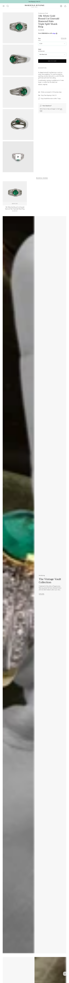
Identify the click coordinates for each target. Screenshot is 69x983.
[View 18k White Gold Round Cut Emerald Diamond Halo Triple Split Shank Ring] (18, 156)
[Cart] (65, 6)
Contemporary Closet (43, 13)
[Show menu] (3, 6)
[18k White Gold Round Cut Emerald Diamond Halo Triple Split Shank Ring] (15, 193)
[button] (8, 6)
